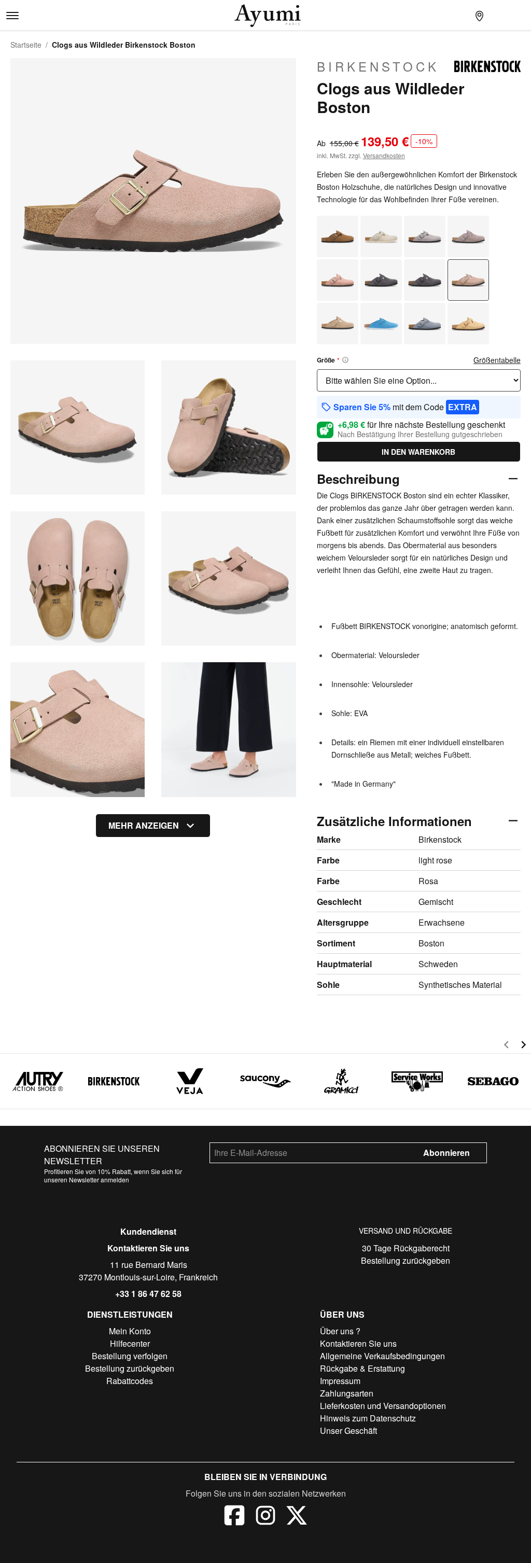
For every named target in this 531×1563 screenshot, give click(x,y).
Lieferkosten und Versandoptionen (383, 1406)
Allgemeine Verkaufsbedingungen (382, 1356)
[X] (296, 1517)
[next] (523, 1046)
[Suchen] (458, 15)
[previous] (506, 1046)
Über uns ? (340, 1331)
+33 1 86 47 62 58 (148, 1294)
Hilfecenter (130, 1343)
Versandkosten (384, 155)
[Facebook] (234, 1517)
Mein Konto (130, 1331)
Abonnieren (446, 1153)
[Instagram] (265, 1517)
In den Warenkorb (418, 451)
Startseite (25, 44)
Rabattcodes (129, 1381)
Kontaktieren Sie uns (148, 1248)
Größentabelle (497, 360)
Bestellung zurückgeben (405, 1260)
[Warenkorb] (520, 15)
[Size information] (345, 360)
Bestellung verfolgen (129, 1356)
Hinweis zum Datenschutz (368, 1418)
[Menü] (12, 15)
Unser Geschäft (348, 1430)
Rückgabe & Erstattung (362, 1368)
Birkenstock (378, 66)
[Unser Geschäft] (479, 15)
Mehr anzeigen (143, 825)
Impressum (340, 1381)
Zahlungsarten (346, 1393)
